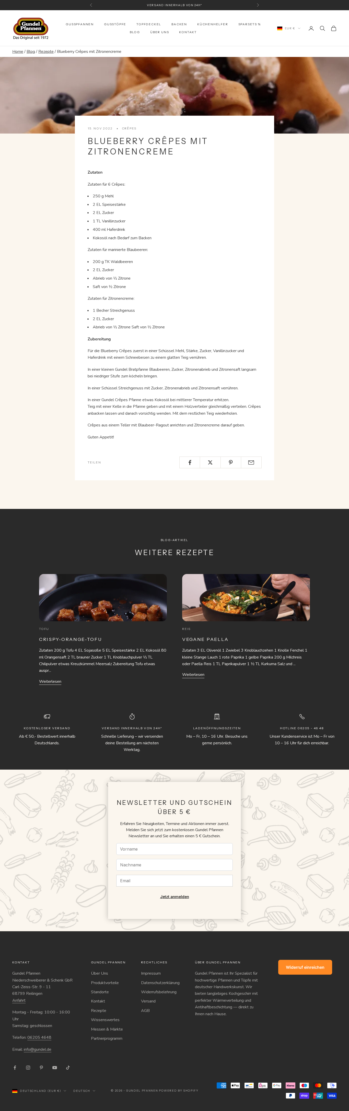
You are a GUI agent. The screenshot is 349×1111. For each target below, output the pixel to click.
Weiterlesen (50, 681)
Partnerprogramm (106, 1038)
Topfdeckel (148, 24)
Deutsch (81, 1091)
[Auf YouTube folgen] (54, 1067)
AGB (145, 1010)
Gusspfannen (80, 24)
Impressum (151, 973)
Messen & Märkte (107, 1029)
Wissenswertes (105, 1020)
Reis (186, 629)
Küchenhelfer (212, 24)
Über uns (159, 32)
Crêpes (129, 128)
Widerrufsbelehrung (159, 992)
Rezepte (46, 51)
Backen (179, 24)
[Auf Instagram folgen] (28, 1067)
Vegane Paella (205, 639)
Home (17, 51)
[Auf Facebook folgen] (14, 1067)
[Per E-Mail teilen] (251, 462)
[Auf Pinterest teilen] (231, 462)
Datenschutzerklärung (160, 983)
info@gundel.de (37, 1049)
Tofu (44, 629)
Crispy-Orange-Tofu (70, 639)
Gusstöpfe (115, 24)
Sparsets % (249, 24)
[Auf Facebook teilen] (190, 462)
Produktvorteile (105, 983)
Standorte (100, 992)
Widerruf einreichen (305, 967)
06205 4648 (39, 1037)
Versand (148, 1001)
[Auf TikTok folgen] (68, 1067)
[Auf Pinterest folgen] (41, 1067)
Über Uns (99, 973)
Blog (135, 32)
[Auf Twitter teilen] (210, 462)
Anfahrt (19, 1000)
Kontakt (188, 32)
